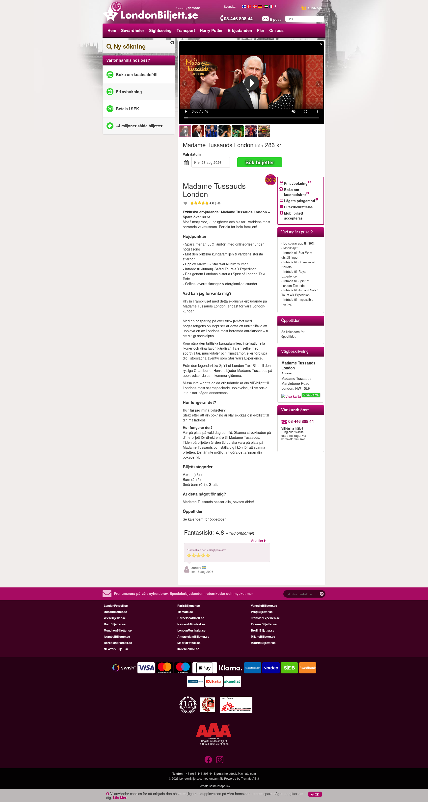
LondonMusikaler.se (191, 630)
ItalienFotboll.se (188, 649)
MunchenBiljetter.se (118, 630)
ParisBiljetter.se (188, 605)
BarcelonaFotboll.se (118, 642)
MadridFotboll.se (189, 642)
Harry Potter (211, 30)
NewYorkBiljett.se (116, 649)
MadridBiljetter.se (263, 642)
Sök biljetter (259, 162)
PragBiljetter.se (262, 611)
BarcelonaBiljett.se (190, 618)
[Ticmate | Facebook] (208, 759)
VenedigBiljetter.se (264, 605)
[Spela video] (251, 82)
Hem (111, 30)
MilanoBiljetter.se (263, 636)
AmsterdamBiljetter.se (193, 636)
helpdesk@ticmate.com (240, 773)
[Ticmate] (188, 8)
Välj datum (192, 154)
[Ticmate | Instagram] (219, 759)
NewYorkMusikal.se (191, 624)
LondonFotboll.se (116, 605)
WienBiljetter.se (115, 618)
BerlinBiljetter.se (262, 630)
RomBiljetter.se (115, 624)
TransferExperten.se (265, 618)
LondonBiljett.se (190, 778)
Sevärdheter (132, 30)
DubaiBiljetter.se (115, 611)
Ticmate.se (185, 611)
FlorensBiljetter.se (264, 624)
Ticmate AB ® (250, 778)
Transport (186, 30)
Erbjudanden (240, 30)
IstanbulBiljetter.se (117, 636)
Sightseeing (160, 30)
